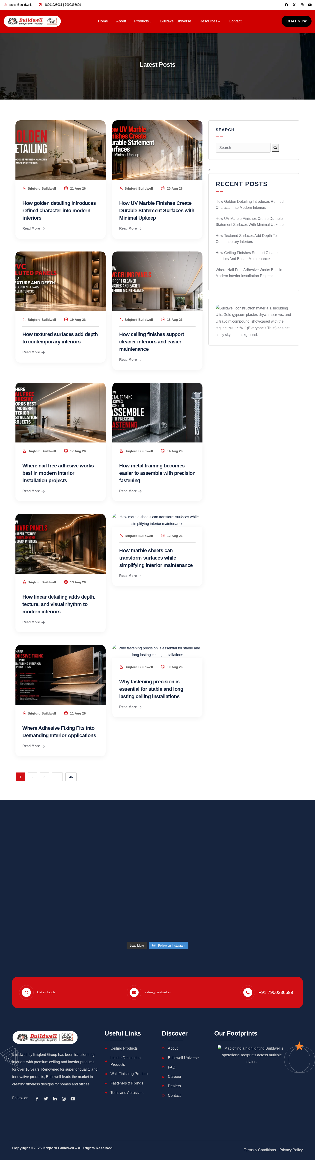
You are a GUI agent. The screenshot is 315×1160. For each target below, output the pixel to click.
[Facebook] (286, 4)
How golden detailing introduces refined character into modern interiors (59, 210)
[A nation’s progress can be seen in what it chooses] (182, 871)
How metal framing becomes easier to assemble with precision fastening (157, 473)
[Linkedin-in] (55, 1099)
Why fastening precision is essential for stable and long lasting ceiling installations (151, 689)
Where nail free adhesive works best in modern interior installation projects (58, 473)
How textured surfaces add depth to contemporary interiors (246, 239)
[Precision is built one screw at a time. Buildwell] (232, 848)
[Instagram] (302, 4)
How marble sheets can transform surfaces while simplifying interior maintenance (156, 558)
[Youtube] (310, 4)
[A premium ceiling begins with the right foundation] (32, 855)
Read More (31, 228)
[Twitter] (46, 1099)
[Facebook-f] (37, 1099)
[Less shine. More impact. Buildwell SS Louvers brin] (132, 851)
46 (71, 777)
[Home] (32, 21)
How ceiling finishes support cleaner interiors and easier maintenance (151, 341)
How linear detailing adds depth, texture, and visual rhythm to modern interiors (58, 604)
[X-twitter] (294, 4)
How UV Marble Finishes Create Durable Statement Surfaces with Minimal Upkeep (156, 210)
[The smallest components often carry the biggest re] (282, 858)
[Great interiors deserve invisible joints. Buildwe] (83, 845)
